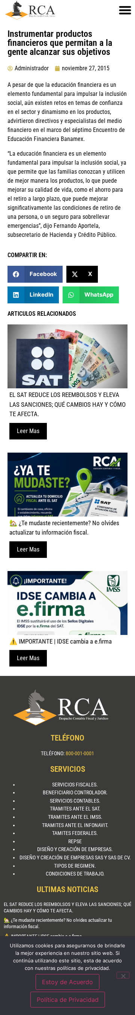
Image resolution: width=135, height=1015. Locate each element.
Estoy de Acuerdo (67, 982)
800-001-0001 (80, 753)
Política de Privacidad (68, 999)
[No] (123, 975)
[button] (35, 274)
